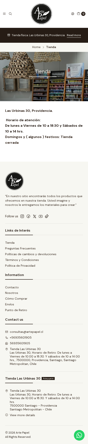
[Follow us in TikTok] (47, 216)
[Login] (72, 14)
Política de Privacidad (20, 266)
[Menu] (4, 14)
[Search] (10, 14)
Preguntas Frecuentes (20, 248)
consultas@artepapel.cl (26, 332)
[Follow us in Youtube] (41, 216)
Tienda (10, 243)
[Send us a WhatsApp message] (79, 435)
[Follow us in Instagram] (22, 216)
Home (36, 47)
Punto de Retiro (16, 310)
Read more (74, 35)
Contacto (12, 287)
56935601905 (20, 343)
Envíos (9, 304)
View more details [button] (22, 415)
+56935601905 (21, 337)
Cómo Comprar (16, 298)
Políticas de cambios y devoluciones (30, 254)
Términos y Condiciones (22, 260)
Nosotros (11, 293)
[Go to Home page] (41, 13)
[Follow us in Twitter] (34, 216)
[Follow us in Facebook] (28, 216)
